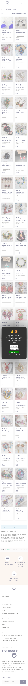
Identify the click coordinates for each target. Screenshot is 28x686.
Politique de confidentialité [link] (14, 354)
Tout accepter (14, 352)
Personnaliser (14, 349)
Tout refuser (14, 346)
